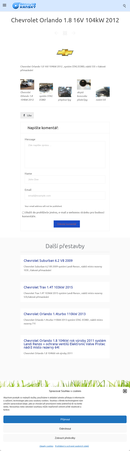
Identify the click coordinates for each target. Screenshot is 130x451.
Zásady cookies (46, 446)
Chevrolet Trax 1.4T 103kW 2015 (48, 287)
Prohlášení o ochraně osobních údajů (72, 446)
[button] (125, 391)
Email (28, 189)
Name (28, 173)
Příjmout (65, 419)
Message (30, 139)
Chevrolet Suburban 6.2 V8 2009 (48, 260)
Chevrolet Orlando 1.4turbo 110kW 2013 (55, 314)
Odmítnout (65, 428)
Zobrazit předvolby (65, 437)
